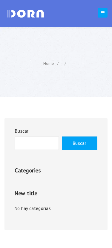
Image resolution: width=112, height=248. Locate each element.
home (48, 63)
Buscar (22, 131)
